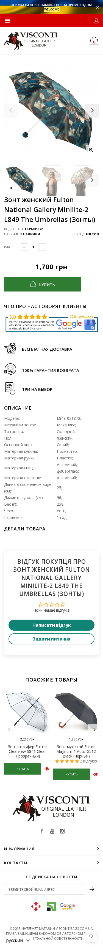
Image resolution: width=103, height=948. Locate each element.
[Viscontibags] (31, 41)
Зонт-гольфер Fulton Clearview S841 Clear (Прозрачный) (27, 751)
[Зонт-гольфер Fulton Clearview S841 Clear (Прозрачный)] (27, 711)
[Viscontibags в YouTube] (52, 831)
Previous (9, 730)
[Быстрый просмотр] (46, 768)
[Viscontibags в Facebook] (42, 831)
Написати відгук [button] (51, 625)
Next (92, 180)
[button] (18, 940)
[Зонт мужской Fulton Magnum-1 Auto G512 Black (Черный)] (76, 711)
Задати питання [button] (51, 639)
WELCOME (51, 9)
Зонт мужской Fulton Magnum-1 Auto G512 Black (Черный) (76, 751)
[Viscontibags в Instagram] (62, 831)
